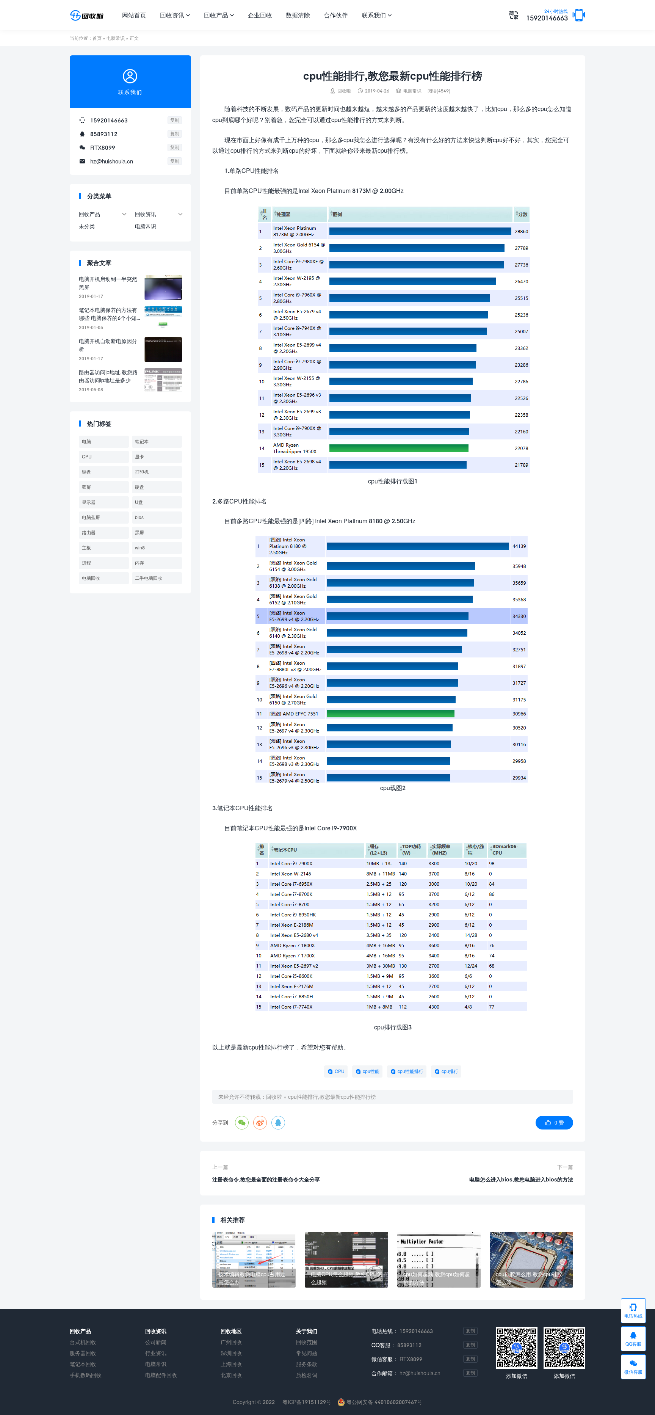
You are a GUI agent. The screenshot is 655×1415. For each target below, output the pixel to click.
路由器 (89, 532)
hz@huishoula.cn (111, 161)
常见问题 (306, 1353)
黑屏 (139, 532)
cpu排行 (450, 1071)
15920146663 (547, 15)
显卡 (139, 457)
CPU (340, 1071)
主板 (86, 548)
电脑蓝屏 (91, 517)
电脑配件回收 (161, 1375)
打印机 (142, 472)
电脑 (86, 441)
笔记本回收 (83, 1364)
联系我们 (377, 15)
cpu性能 (371, 1071)
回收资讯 (175, 15)
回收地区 (231, 1331)
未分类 (87, 226)
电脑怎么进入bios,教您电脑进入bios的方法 (521, 1179)
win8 (140, 548)
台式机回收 (83, 1342)
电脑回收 (91, 578)
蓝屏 (86, 487)
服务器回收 (83, 1353)
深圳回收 (231, 1353)
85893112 (104, 134)
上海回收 (231, 1364)
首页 (97, 38)
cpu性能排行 (410, 1071)
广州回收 (231, 1342)
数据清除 (298, 15)
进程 (86, 563)
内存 (139, 563)
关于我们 (306, 1331)
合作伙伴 (336, 15)
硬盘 (139, 487)
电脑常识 (116, 38)
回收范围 (306, 1342)
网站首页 (134, 15)
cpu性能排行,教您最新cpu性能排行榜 (332, 1096)
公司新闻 (155, 1342)
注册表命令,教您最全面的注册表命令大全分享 (266, 1179)
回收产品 (219, 15)
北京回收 (231, 1375)
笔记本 (142, 441)
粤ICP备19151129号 (306, 1402)
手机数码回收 (86, 1375)
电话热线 (633, 1311)
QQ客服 (633, 1339)
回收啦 (274, 1096)
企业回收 (260, 15)
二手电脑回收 (148, 578)
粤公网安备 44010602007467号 (383, 1402)
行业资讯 (155, 1353)
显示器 (89, 502)
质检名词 (306, 1375)
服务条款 (306, 1364)
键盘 (86, 472)
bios (139, 517)
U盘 (139, 502)
